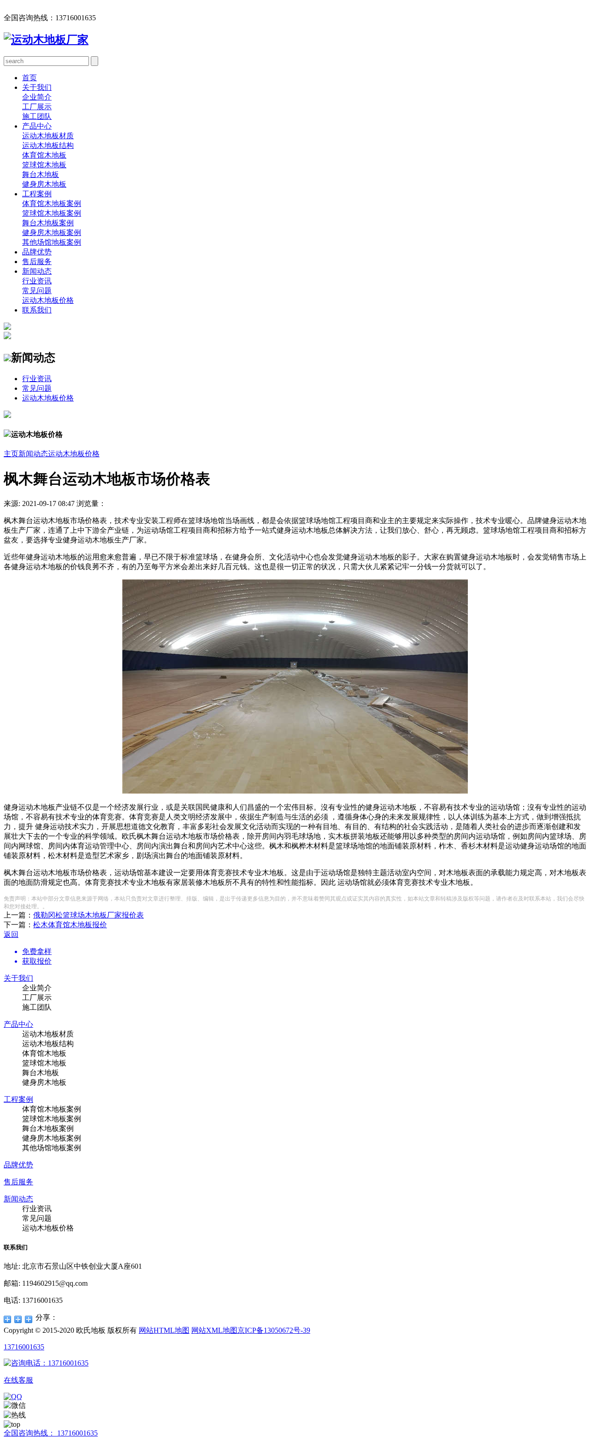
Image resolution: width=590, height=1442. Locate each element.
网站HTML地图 (164, 1330)
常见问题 (37, 290)
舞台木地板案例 (48, 223)
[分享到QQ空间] (8, 1319)
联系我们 (37, 310)
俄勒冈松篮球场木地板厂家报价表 (88, 915)
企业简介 (37, 97)
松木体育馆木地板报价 (70, 925)
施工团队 (37, 116)
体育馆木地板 (44, 155)
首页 (29, 78)
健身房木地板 (44, 184)
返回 (11, 934)
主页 (11, 454)
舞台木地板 (40, 174)
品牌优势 (37, 252)
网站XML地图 (214, 1330)
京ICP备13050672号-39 (273, 1330)
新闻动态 (37, 271)
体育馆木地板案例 (51, 203)
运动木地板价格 (48, 300)
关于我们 (37, 87)
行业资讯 (37, 281)
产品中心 (37, 126)
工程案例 (37, 194)
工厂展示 (37, 107)
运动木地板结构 (48, 145)
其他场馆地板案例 (51, 242)
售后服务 (37, 261)
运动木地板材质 (48, 136)
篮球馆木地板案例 (51, 213)
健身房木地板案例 (51, 232)
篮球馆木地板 (44, 165)
